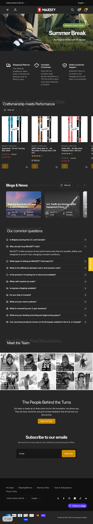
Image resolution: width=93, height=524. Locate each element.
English (81, 3)
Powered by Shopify (81, 517)
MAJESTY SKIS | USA (69, 517)
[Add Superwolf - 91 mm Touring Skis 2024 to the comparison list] (27, 167)
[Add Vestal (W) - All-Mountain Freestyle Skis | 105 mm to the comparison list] (86, 167)
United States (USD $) (15, 3)
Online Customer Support (76, 66)
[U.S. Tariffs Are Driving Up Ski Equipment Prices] (62, 204)
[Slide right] (27, 110)
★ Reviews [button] (90, 264)
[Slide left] (21, 110)
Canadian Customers (46, 66)
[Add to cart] (5, 166)
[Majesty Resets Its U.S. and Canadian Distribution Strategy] (23, 204)
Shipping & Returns (21, 65)
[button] (7, 9)
